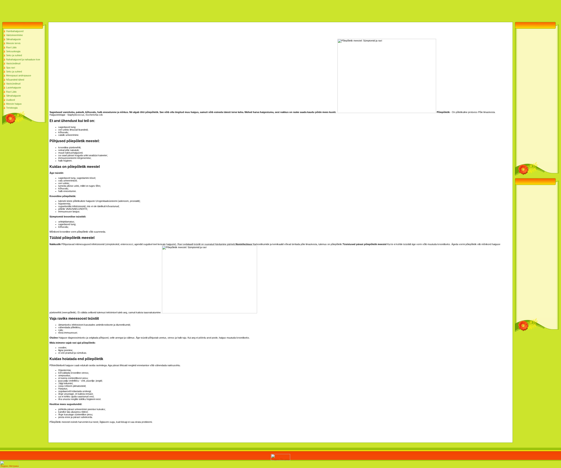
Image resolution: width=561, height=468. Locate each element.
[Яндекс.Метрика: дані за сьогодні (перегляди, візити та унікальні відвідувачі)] (280, 457)
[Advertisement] (80, 10)
